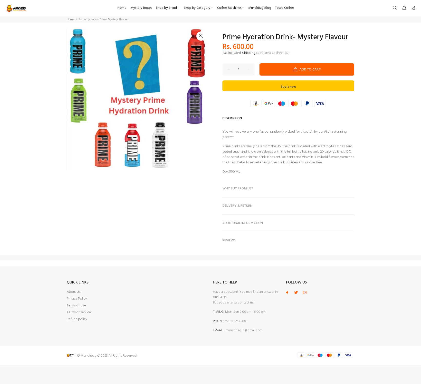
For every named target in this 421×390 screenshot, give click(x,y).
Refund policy (77, 319)
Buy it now (288, 87)
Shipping (248, 53)
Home (70, 19)
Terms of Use (76, 305)
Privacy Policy (77, 299)
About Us (73, 292)
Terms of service (79, 312)
